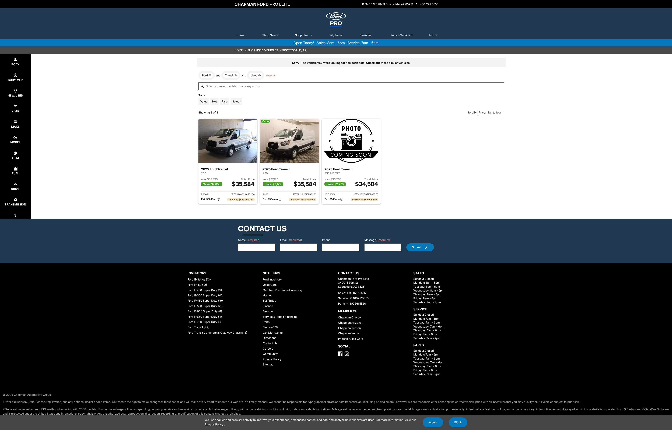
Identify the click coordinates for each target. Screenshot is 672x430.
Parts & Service (400, 35)
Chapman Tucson (349, 328)
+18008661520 (356, 303)
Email (291, 240)
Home (240, 35)
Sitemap (268, 364)
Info (431, 35)
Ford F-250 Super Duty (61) (205, 290)
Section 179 (270, 327)
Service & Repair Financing (280, 316)
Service (268, 311)
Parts (266, 322)
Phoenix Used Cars (350, 338)
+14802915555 (356, 293)
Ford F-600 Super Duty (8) (205, 311)
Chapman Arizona (350, 322)
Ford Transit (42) (198, 327)
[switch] (203, 101)
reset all (271, 75)
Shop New (269, 35)
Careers (268, 348)
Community (270, 354)
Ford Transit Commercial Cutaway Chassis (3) (217, 332)
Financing (366, 35)
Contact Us (270, 343)
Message (377, 240)
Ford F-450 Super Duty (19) (205, 300)
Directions (269, 338)
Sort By (472, 112)
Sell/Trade (335, 35)
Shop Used (302, 35)
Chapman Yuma (348, 333)
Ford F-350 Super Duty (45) (205, 295)
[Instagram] (347, 354)
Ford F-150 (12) (197, 284)
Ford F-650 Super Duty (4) (205, 316)
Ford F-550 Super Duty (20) (205, 306)
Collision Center (273, 332)
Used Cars (269, 284)
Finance (268, 306)
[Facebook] (340, 354)
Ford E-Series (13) (199, 279)
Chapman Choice (349, 317)
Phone (326, 240)
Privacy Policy (272, 359)
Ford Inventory (272, 279)
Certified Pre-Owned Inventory (283, 290)
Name (249, 240)
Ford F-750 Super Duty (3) (205, 322)
